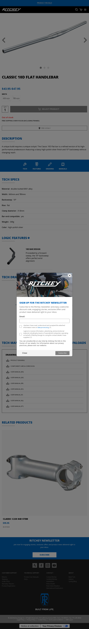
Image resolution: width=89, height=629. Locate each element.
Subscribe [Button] (62, 353)
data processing (43, 327)
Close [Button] (24, 353)
